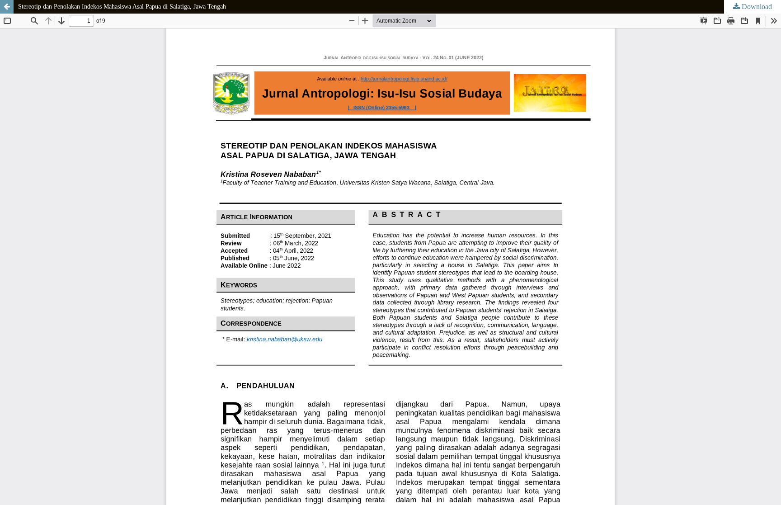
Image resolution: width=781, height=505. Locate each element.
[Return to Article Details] (7, 7)
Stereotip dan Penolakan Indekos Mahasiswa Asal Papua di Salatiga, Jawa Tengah (122, 6)
